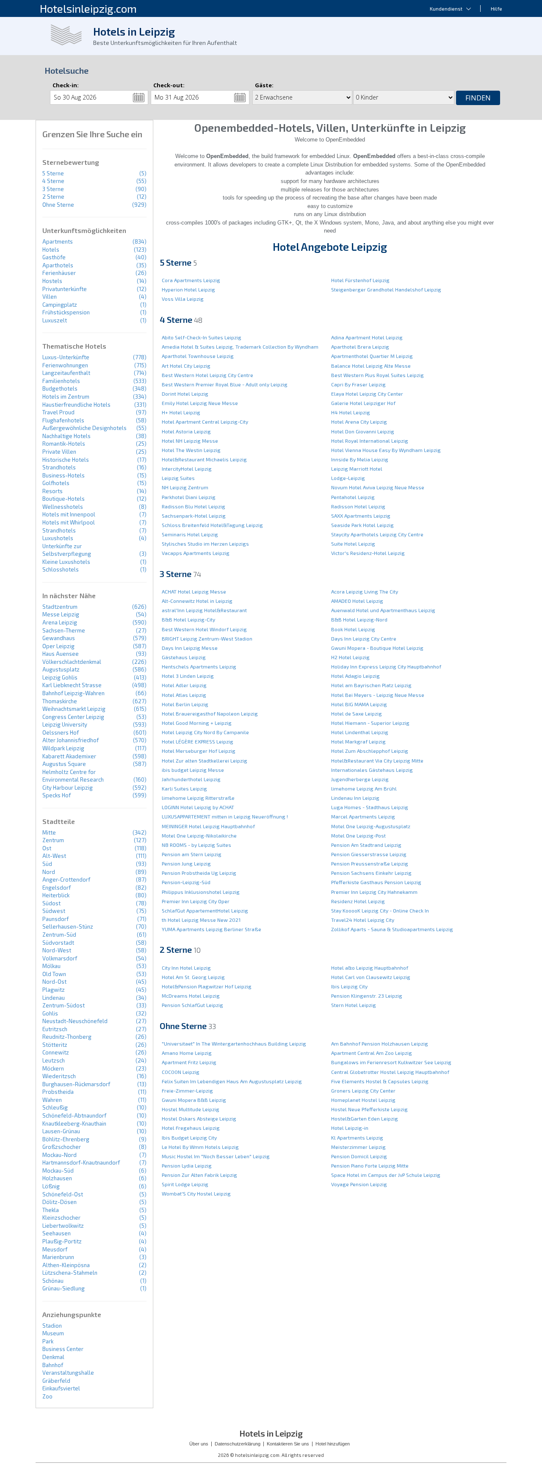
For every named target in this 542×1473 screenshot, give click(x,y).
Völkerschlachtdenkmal (71, 661)
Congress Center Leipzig (73, 716)
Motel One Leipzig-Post (358, 835)
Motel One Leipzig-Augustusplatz (370, 826)
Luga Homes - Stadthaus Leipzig (369, 807)
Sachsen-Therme (63, 630)
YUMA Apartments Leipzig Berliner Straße (211, 929)
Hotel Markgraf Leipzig (358, 741)
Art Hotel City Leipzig (186, 366)
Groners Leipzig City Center (363, 1090)
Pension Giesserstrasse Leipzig (368, 854)
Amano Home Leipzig (187, 1053)
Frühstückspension (66, 312)
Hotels (50, 249)
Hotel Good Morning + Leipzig (197, 723)
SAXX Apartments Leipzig (360, 516)
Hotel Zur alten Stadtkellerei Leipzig (204, 760)
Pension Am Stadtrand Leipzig (366, 845)
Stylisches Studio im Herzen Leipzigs (205, 543)
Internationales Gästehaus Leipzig (372, 770)
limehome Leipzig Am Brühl (364, 788)
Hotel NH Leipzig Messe (190, 441)
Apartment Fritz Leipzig (189, 1062)
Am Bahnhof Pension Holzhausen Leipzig (379, 1043)
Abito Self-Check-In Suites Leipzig (201, 337)
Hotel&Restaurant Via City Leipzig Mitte (377, 760)
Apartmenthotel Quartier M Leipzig (372, 356)
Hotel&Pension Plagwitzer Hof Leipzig (207, 986)
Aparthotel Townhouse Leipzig (198, 356)
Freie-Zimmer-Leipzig (187, 1090)
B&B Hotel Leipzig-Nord (359, 619)
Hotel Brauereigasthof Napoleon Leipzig (210, 713)
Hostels (52, 280)
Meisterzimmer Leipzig (358, 1147)
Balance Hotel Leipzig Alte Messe (371, 366)
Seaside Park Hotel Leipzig (362, 525)
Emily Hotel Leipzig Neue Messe (200, 403)
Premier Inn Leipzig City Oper (196, 901)
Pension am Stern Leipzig (191, 854)
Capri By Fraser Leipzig (358, 384)
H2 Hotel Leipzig (350, 657)
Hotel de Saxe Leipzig (356, 713)
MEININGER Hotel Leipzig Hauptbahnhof (208, 826)
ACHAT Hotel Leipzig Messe (194, 591)
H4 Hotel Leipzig (350, 412)
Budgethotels (59, 388)
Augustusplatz (61, 669)
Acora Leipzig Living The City (364, 591)
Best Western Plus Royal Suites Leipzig (377, 375)
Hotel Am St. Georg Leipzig (193, 977)
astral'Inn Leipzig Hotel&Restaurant (204, 610)
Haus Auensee (60, 653)
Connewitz (55, 1052)
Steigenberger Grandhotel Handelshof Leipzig (386, 289)
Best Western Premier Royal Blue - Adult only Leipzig (225, 384)
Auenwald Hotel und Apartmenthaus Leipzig (383, 610)
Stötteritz (54, 1044)
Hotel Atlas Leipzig (184, 695)
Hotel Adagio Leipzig (355, 676)
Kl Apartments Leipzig (357, 1137)
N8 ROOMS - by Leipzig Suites (196, 845)
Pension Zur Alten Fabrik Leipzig (199, 1175)
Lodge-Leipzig (348, 478)
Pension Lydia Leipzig (187, 1165)
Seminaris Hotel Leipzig (190, 534)
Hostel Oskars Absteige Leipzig (199, 1118)
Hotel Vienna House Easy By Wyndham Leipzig (386, 450)
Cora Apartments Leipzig (191, 280)
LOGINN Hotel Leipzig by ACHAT (198, 807)
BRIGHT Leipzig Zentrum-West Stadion (207, 638)
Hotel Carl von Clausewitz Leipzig (370, 977)
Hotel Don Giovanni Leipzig (362, 431)
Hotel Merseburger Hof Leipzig (198, 751)
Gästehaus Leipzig (184, 657)
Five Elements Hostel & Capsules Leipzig (380, 1081)
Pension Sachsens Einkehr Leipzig (371, 873)
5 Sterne (53, 173)
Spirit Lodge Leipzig (185, 1184)
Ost (46, 848)
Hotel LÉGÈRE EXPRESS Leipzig (197, 741)
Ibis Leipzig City (349, 986)
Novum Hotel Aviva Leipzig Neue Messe (377, 487)
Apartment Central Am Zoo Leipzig (371, 1053)
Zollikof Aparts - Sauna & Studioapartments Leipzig (392, 929)
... (138, 97)
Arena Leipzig (59, 622)
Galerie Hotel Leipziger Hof (363, 403)
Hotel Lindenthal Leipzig (359, 732)
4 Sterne (53, 181)
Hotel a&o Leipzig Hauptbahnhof (369, 968)
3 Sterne (53, 189)
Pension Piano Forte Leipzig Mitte (370, 1165)
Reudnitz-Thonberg (66, 1036)
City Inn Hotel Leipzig (186, 968)
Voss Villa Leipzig (183, 299)
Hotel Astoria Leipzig (186, 431)
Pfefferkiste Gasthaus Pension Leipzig (376, 882)
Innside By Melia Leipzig (359, 459)
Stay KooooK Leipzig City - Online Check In (380, 910)
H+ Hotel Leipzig (181, 412)
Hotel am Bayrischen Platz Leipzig (371, 685)
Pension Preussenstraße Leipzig (369, 863)
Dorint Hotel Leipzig (185, 394)
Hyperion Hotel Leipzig (188, 289)
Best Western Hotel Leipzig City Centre (207, 375)
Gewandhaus (58, 638)
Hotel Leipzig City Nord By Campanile (205, 732)
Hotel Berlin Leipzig (185, 704)
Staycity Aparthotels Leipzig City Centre (377, 534)
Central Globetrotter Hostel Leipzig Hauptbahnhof (390, 1072)
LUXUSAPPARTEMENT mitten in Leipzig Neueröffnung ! (225, 816)
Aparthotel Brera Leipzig (360, 347)
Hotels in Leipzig (134, 31)
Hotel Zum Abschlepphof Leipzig (369, 751)
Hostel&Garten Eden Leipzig (364, 1118)
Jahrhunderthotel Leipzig (191, 779)
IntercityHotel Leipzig (187, 469)
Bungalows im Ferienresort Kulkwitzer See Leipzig (391, 1062)
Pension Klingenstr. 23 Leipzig (366, 996)
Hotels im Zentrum (65, 396)
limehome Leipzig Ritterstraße (198, 798)
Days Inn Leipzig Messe (190, 648)
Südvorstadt (58, 942)
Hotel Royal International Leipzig (369, 441)
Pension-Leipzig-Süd (186, 882)
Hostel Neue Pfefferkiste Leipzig (369, 1109)
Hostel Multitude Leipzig (190, 1109)
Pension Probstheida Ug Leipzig (199, 873)
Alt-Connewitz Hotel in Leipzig (197, 601)
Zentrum (53, 840)
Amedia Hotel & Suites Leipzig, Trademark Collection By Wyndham (240, 347)
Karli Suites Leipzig (184, 788)
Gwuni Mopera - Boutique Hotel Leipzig (377, 648)
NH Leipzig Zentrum (185, 487)
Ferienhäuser (59, 272)
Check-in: (66, 85)
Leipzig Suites (178, 478)
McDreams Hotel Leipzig (191, 996)
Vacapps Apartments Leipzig (196, 553)
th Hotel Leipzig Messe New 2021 (201, 920)
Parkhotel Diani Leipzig (189, 497)
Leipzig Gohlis (59, 677)
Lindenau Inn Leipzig (355, 798)
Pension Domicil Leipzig (359, 1156)
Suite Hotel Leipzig (353, 543)
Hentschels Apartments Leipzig (199, 666)
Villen (49, 296)
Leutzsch (53, 1060)
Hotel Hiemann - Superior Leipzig (370, 723)
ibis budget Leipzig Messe (193, 770)
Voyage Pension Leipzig (359, 1184)
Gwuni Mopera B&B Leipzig (194, 1100)
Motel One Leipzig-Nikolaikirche (199, 835)
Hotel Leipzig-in (349, 1128)
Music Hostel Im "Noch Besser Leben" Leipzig (216, 1156)
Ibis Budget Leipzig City (189, 1137)
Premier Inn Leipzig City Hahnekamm (374, 892)
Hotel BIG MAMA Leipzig (359, 704)
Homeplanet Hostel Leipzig (363, 1100)
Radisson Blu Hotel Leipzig (193, 506)
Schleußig (55, 1107)
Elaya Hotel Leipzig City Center (367, 394)
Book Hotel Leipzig (353, 629)
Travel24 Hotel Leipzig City (362, 920)
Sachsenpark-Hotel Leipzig (194, 516)
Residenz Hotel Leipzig (358, 901)
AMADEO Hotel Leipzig (357, 601)
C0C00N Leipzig (180, 1072)
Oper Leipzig (58, 646)
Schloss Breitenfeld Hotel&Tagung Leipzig (212, 525)
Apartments (57, 241)
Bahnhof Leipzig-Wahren (73, 693)
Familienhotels (61, 380)
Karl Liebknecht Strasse (72, 685)
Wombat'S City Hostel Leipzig (196, 1193)
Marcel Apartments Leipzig (363, 816)
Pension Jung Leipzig (186, 863)
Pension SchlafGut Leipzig (192, 1005)
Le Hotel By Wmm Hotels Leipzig (200, 1147)
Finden (478, 98)
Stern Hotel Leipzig (353, 1005)
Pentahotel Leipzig (353, 497)
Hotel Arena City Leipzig (359, 421)
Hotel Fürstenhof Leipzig (360, 280)
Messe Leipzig (60, 614)
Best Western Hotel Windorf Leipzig (204, 629)
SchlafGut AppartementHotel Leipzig (205, 910)
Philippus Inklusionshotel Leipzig (201, 892)
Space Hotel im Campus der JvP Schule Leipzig (385, 1175)
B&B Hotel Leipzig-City (188, 619)
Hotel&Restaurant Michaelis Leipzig (204, 459)
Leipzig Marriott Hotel (356, 469)
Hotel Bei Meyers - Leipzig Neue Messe (377, 695)
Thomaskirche (59, 701)
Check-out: (169, 85)
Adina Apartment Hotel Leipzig (367, 337)
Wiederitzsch (59, 1076)
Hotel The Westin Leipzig (191, 450)
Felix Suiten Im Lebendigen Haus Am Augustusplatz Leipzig (232, 1081)
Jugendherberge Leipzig (360, 779)
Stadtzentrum (59, 606)
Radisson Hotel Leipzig (358, 506)
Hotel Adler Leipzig (184, 685)
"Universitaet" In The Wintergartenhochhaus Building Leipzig (234, 1043)
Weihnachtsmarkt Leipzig (73, 708)
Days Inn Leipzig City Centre (363, 638)
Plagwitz (53, 989)
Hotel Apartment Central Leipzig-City (205, 421)
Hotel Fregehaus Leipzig (191, 1128)
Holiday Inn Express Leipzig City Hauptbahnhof (386, 666)
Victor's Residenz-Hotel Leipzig (368, 553)
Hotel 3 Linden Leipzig (188, 676)
